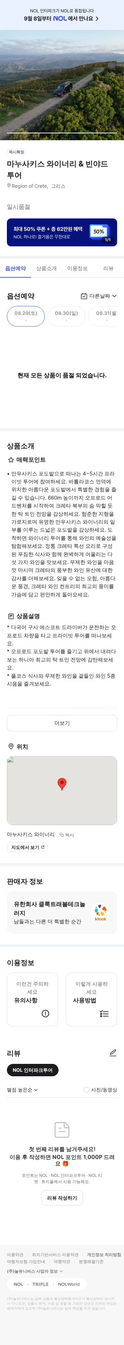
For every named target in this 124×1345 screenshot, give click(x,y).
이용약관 (15, 1254)
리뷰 (108, 268)
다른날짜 (100, 295)
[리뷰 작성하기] (113, 1053)
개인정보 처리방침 (104, 1254)
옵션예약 (15, 268)
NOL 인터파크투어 (33, 1070)
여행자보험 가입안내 (26, 1261)
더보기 (62, 723)
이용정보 (77, 268)
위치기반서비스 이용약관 (55, 1254)
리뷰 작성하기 (62, 1198)
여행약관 (62, 1261)
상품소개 (46, 268)
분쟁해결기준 (91, 1261)
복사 (69, 835)
